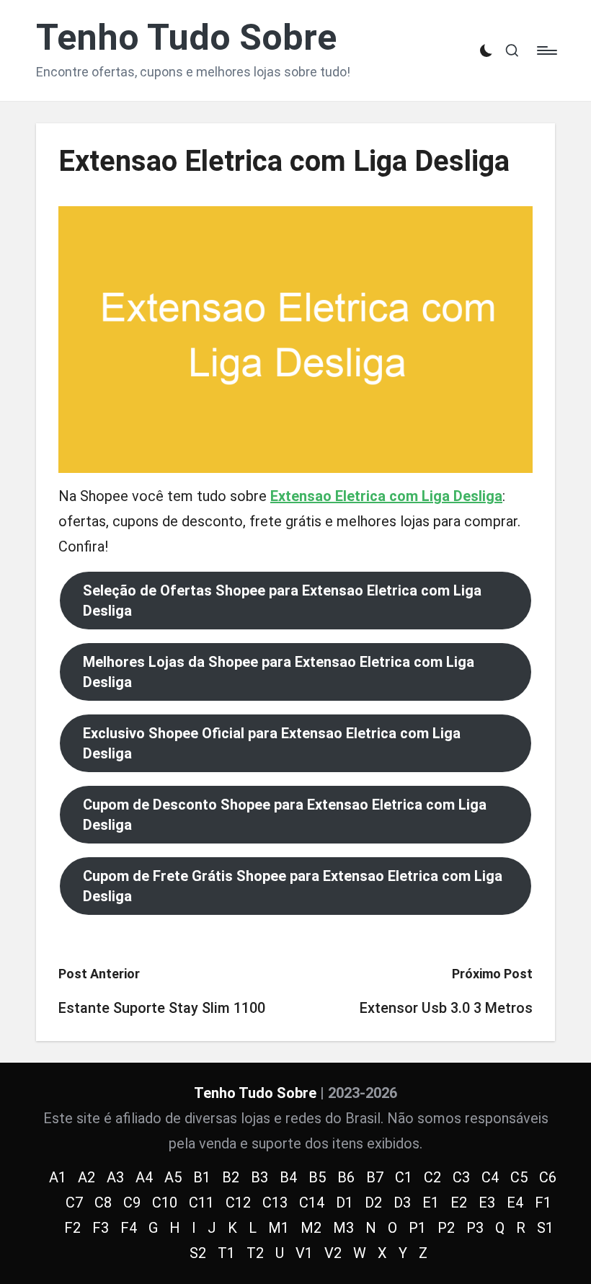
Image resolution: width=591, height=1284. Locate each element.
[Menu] (546, 50)
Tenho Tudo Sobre (186, 38)
